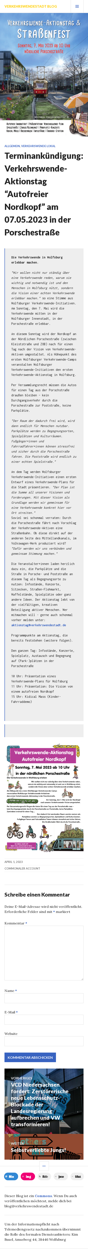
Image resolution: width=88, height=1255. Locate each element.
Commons (43, 1196)
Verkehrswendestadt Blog (30, 6)
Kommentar (15, 923)
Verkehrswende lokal (38, 146)
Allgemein (12, 146)
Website (11, 1034)
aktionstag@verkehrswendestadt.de (38, 625)
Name (10, 991)
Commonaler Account (22, 868)
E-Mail (11, 1012)
